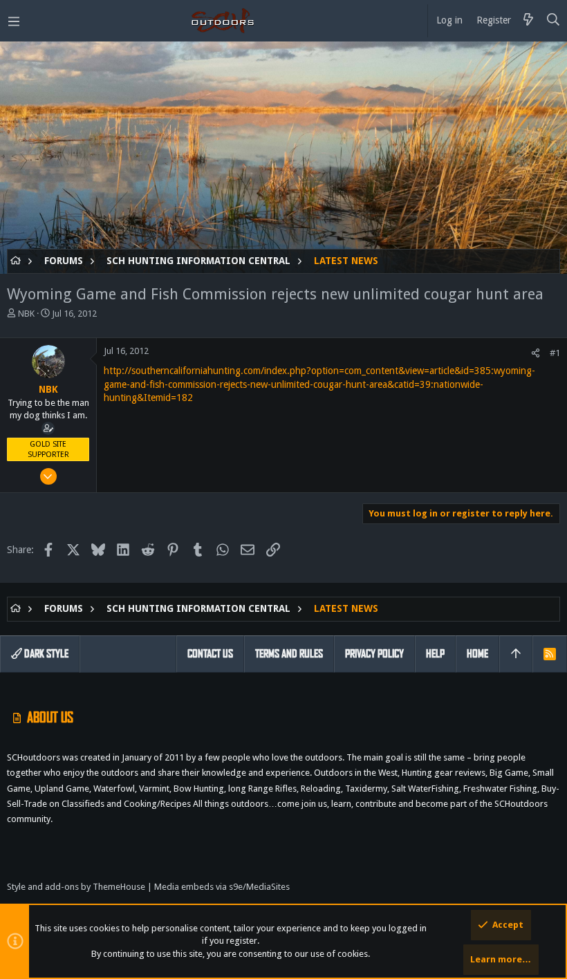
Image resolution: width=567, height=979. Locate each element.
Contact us (210, 653)
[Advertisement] (283, 152)
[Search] (553, 20)
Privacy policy (374, 653)
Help (435, 653)
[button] (14, 20)
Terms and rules (289, 653)
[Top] (515, 654)
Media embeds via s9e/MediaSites (222, 887)
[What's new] (528, 20)
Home (477, 653)
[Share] (535, 353)
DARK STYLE (45, 653)
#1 (555, 353)
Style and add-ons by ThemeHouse (76, 887)
